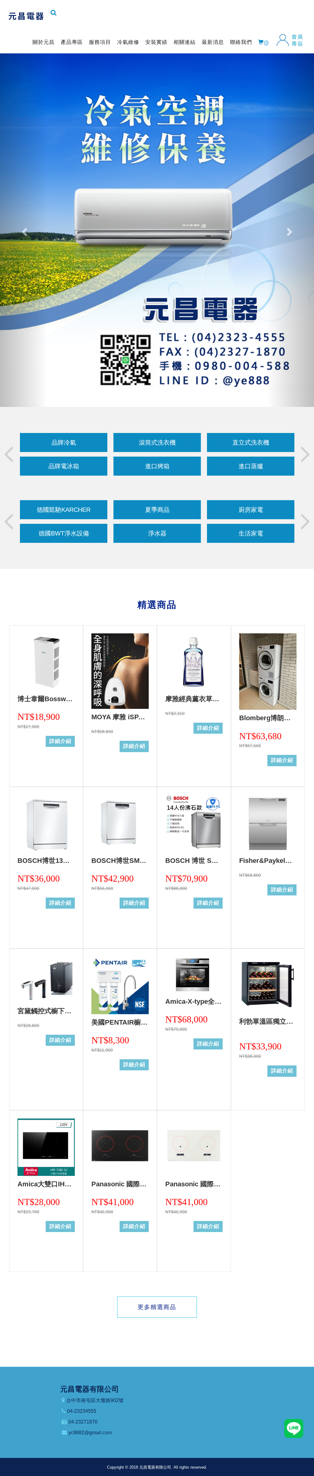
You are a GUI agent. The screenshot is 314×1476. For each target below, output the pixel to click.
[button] (23, 230)
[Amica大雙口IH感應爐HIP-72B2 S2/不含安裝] (46, 1147)
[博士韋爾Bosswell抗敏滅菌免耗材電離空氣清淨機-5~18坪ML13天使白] (46, 662)
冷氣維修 (128, 42)
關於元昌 (44, 42)
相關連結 (185, 42)
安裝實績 (156, 42)
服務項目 (100, 42)
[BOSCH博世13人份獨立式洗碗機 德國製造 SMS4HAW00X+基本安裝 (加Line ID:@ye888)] (46, 823)
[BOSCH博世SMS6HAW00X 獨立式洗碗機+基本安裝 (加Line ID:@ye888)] (120, 823)
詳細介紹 (60, 741)
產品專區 (72, 42)
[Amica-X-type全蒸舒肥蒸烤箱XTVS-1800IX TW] (194, 975)
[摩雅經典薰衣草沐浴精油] (194, 662)
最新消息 (213, 42)
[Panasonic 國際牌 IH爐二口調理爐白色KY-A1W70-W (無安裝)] (194, 1147)
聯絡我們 (241, 42)
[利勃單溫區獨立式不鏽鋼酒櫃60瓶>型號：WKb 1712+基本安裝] (268, 985)
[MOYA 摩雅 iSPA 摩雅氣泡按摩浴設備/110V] (120, 671)
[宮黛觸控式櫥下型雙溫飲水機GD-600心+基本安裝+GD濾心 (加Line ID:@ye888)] (46, 980)
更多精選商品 (157, 1307)
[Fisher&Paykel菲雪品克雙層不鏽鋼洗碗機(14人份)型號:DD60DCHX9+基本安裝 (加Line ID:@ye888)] (268, 823)
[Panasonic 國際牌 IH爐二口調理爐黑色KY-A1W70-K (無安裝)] (120, 1147)
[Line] (293, 1428)
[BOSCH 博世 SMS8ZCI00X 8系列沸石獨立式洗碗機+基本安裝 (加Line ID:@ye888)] (194, 823)
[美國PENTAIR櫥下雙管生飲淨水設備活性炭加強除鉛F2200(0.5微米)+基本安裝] (120, 985)
